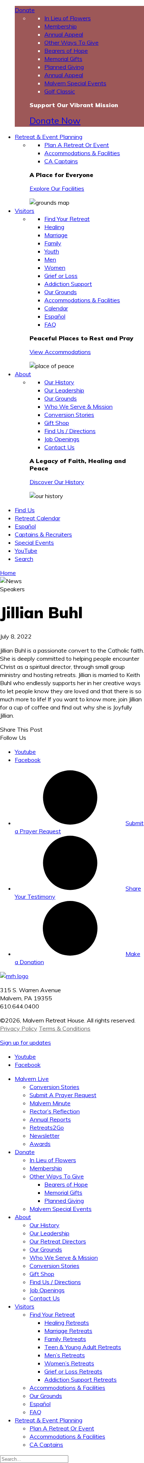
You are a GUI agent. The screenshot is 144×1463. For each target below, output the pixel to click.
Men (50, 259)
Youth (51, 251)
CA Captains (61, 161)
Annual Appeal (63, 34)
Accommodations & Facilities (82, 153)
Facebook (28, 759)
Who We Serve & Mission (78, 406)
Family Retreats (65, 1339)
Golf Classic (59, 91)
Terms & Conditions (64, 1028)
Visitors (24, 210)
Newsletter (44, 1135)
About (23, 374)
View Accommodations (60, 351)
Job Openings (61, 439)
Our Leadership (64, 390)
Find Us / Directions (70, 431)
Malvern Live (32, 1078)
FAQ (50, 324)
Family (52, 243)
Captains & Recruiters (43, 534)
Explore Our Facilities (57, 188)
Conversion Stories (69, 414)
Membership (60, 26)
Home (8, 572)
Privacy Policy (18, 1028)
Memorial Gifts (63, 58)
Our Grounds (60, 292)
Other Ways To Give (71, 42)
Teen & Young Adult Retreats (82, 1347)
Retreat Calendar (37, 518)
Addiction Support (68, 284)
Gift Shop (56, 422)
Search (24, 558)
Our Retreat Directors (58, 1241)
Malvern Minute (50, 1103)
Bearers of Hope (66, 50)
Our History (59, 382)
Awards (40, 1143)
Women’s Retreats (69, 1363)
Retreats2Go (47, 1127)
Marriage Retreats (68, 1330)
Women (54, 267)
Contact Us (59, 447)
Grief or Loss (61, 275)
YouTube (26, 550)
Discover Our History (57, 482)
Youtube (25, 751)
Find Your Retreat (67, 218)
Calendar (56, 308)
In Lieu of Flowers (67, 18)
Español (54, 316)
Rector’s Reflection (55, 1111)
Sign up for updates (25, 1042)
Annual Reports (50, 1119)
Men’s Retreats (64, 1355)
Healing (54, 227)
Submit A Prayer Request (63, 1095)
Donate (25, 10)
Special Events (34, 542)
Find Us (25, 510)
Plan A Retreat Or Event (76, 145)
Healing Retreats (66, 1322)
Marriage (56, 235)
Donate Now (55, 120)
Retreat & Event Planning (48, 136)
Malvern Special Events (75, 83)
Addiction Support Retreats (80, 1379)
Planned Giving (64, 67)
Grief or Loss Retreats (73, 1371)
